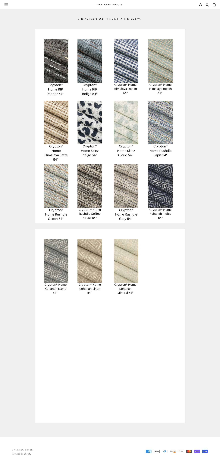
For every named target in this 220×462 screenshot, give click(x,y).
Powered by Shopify (21, 453)
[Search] (207, 4)
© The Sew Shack (22, 450)
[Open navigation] (6, 4)
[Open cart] (214, 4)
